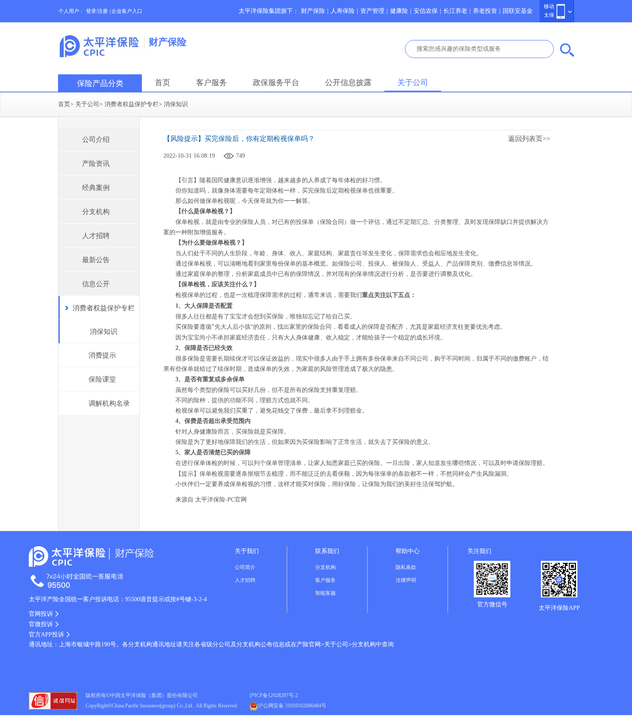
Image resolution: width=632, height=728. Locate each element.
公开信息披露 (348, 82)
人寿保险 (343, 11)
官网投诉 (41, 614)
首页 (162, 82)
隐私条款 (406, 567)
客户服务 (211, 82)
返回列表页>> (529, 138)
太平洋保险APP (559, 608)
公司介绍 (96, 139)
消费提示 (102, 355)
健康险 (399, 11)
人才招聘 (96, 235)
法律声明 (406, 580)
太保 (549, 15)
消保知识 (103, 331)
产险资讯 (96, 163)
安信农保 (426, 11)
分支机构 (96, 211)
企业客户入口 (126, 11)
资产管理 (372, 11)
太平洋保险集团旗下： (269, 11)
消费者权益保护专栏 (131, 104)
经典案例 (96, 187)
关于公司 (412, 82)
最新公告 (96, 259)
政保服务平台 (276, 82)
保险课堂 (102, 379)
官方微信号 (492, 604)
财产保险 (313, 11)
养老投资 (485, 11)
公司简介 (245, 567)
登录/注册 (97, 11)
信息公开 (96, 284)
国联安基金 (518, 11)
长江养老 (455, 11)
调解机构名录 (109, 403)
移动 (549, 6)
